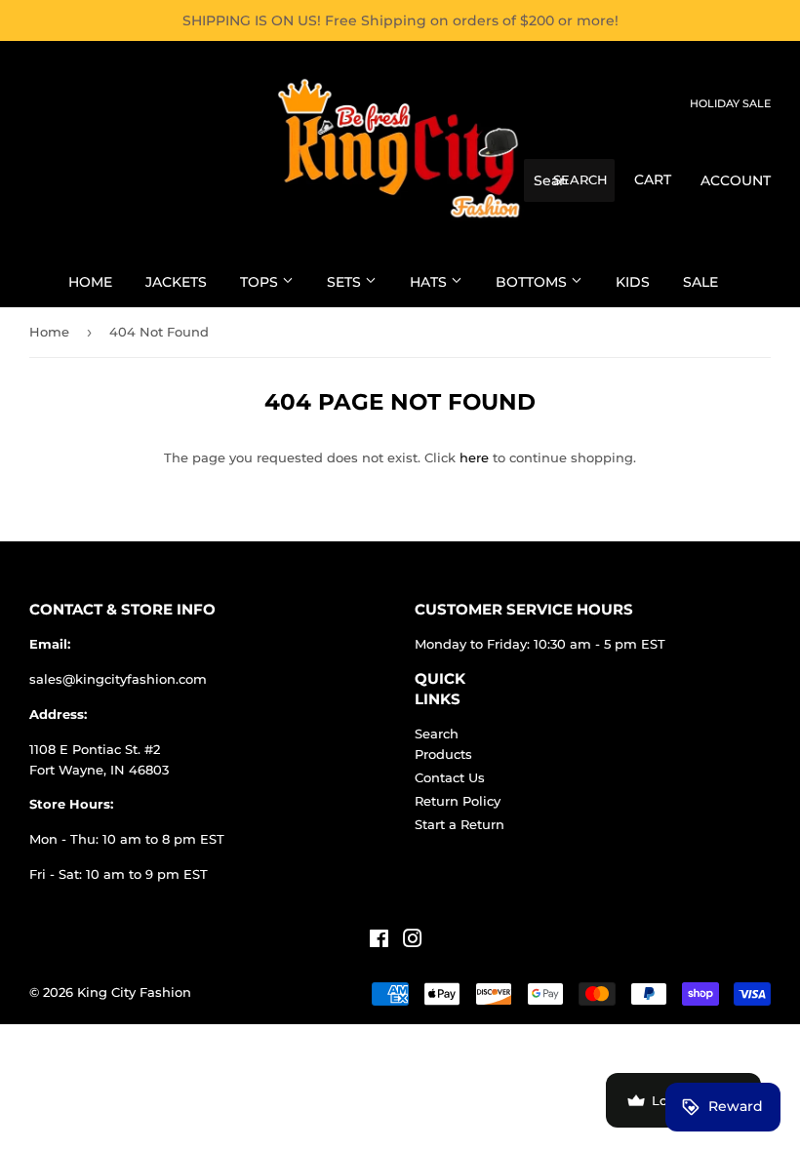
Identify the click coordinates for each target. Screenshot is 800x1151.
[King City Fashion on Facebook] (379, 941)
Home (90, 282)
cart (652, 179)
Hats (430, 282)
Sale (700, 282)
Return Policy (457, 801)
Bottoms (533, 282)
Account (735, 180)
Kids (633, 282)
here (474, 457)
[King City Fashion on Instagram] (412, 941)
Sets (346, 282)
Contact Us (450, 777)
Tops (261, 282)
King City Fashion (134, 992)
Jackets (176, 282)
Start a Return (459, 824)
